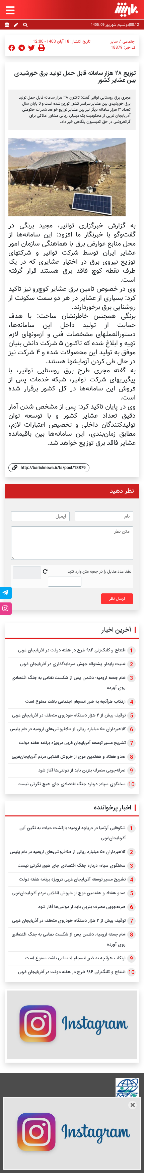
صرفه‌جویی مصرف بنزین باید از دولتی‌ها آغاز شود (82, 770)
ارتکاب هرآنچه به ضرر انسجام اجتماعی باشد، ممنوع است (75, 701)
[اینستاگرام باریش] (72, 1025)
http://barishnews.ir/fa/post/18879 (53, 468)
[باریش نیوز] (126, 9)
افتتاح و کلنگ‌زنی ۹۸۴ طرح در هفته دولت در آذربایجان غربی (72, 650)
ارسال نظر (117, 598)
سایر (114, 42)
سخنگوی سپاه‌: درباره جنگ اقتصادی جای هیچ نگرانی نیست (72, 784)
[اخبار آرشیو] (7, 25)
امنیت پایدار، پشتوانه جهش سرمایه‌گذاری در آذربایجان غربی (73, 664)
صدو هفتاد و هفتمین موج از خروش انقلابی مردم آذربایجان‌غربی (69, 756)
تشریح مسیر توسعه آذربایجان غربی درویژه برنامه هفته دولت (72, 743)
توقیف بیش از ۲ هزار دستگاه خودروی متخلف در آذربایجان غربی (69, 715)
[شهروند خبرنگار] (16, 25)
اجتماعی (129, 42)
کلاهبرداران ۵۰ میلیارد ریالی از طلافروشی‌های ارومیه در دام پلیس (68, 729)
